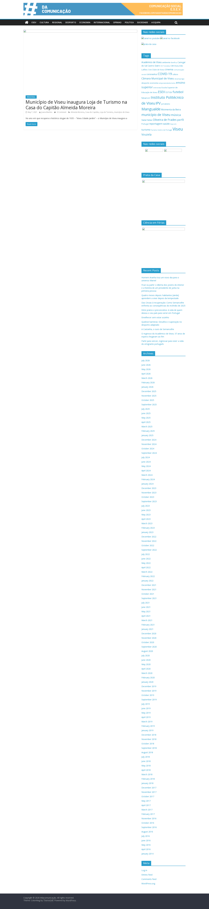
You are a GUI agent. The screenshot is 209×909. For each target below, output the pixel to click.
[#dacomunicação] (26, 22)
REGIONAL (57, 22)
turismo (145, 129)
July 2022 (145, 554)
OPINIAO (117, 22)
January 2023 (147, 532)
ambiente (166, 62)
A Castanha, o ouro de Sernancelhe (157, 329)
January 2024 (147, 483)
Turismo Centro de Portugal (161, 130)
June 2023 (146, 510)
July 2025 (145, 409)
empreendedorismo (167, 83)
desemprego (179, 79)
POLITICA (129, 22)
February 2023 (148, 527)
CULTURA (44, 22)
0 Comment (61, 112)
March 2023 (146, 523)
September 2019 (149, 699)
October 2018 (147, 743)
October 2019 (147, 695)
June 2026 (146, 365)
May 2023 (146, 514)
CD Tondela (165, 66)
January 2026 (147, 387)
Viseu (178, 129)
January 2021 (147, 629)
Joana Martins (46, 112)
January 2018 (147, 783)
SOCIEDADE (142, 22)
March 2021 (146, 620)
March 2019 (146, 721)
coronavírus (151, 74)
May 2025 (146, 417)
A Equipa (155, 22)
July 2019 (145, 704)
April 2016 (146, 849)
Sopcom (173, 124)
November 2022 (148, 541)
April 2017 (146, 805)
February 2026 (148, 382)
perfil (180, 120)
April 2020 (146, 668)
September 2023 (149, 501)
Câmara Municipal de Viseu (157, 78)
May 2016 (146, 845)
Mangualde (151, 109)
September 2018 (149, 748)
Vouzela (146, 134)
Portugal (145, 124)
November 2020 (148, 638)
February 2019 (148, 726)
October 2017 (147, 796)
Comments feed (148, 879)
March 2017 (146, 809)
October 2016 (147, 822)
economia (154, 83)
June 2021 (146, 607)
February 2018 (148, 778)
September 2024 (149, 453)
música (176, 115)
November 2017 (148, 792)
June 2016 (146, 840)
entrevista (157, 88)
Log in (144, 870)
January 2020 (147, 682)
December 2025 (148, 391)
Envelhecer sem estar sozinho (155, 317)
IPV (158, 103)
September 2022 (149, 549)
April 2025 (146, 422)
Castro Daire (154, 65)
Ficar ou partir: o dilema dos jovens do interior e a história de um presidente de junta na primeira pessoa (162, 288)
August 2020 (147, 651)
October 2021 (147, 594)
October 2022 (147, 545)
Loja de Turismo (106, 112)
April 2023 (146, 519)
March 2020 (146, 673)
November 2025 (148, 395)
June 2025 (146, 413)
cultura (175, 74)
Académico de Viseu (151, 62)
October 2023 (147, 497)
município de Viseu (121, 112)
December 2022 (148, 536)
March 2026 (146, 378)
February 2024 (148, 479)
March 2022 (146, 571)
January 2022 (147, 580)
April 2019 (146, 717)
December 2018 (148, 734)
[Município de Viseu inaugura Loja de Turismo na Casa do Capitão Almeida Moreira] (80, 31)
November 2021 (148, 589)
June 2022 (146, 558)
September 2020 (149, 646)
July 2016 (145, 836)
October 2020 (147, 642)
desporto (145, 83)
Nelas (149, 120)
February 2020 (148, 677)
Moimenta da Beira (171, 109)
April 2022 (146, 567)
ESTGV (168, 92)
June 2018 (146, 761)
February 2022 (148, 576)
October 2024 (147, 448)
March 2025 (146, 426)
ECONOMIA (84, 22)
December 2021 (148, 585)
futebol (178, 92)
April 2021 (146, 616)
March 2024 (146, 475)
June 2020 (146, 660)
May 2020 (146, 664)
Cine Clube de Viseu (156, 69)
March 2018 (146, 774)
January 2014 (147, 853)
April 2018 (146, 770)
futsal (144, 98)
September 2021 (149, 598)
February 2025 (148, 431)
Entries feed (146, 874)
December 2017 (148, 787)
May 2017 (146, 800)
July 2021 (145, 602)
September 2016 (149, 827)
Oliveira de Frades (165, 120)
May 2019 (146, 712)
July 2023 (145, 505)
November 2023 (148, 492)
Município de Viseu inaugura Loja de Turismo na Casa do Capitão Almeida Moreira (76, 104)
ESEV (34, 22)
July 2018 (145, 756)
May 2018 (146, 765)
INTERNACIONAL (102, 22)
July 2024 (145, 457)
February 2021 (148, 624)
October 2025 (147, 400)
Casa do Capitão (92, 112)
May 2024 (146, 466)
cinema (169, 69)
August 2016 (147, 831)
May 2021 (146, 611)
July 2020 (145, 655)
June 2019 (146, 708)
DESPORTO (70, 22)
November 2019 (148, 690)
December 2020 (148, 633)
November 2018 (148, 739)
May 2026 (146, 369)
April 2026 (146, 373)
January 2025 (147, 435)
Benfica (174, 62)
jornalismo (165, 104)
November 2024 (148, 444)
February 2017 (148, 814)
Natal (143, 120)
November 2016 (148, 818)
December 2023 (148, 488)
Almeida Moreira (77, 112)
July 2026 (145, 360)
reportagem (155, 123)
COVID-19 (165, 74)
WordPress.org (148, 883)
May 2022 (146, 563)
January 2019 (147, 730)
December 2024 (148, 439)
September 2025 (149, 404)
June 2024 (146, 461)
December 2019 (148, 686)
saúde (166, 123)
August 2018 (147, 752)
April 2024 (146, 470)
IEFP (148, 98)
